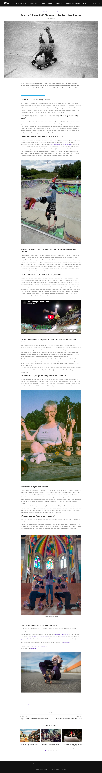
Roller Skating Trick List (73, 3)
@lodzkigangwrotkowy (62, 634)
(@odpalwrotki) (67, 144)
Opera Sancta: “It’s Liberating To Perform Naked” (72, 745)
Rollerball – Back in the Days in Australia (51, 745)
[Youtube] (95, 3)
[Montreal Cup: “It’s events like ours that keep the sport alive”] (30, 735)
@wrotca (63, 636)
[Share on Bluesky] (51, 712)
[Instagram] (93, 3)
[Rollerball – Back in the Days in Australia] (51, 735)
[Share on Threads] (49, 712)
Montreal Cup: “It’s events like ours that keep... (29, 745)
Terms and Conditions (42, 769)
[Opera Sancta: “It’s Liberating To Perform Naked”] (72, 735)
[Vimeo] (97, 3)
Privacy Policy (55, 769)
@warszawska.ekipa (26, 639)
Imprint (64, 769)
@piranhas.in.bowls (53, 639)
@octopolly (31, 705)
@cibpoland (66, 642)
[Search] (99, 3)
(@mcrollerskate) (55, 144)
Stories (50, 3)
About (84, 3)
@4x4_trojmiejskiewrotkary (39, 636)
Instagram (33, 648)
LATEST (44, 3)
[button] (22, 740)
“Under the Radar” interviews (38, 646)
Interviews (59, 3)
